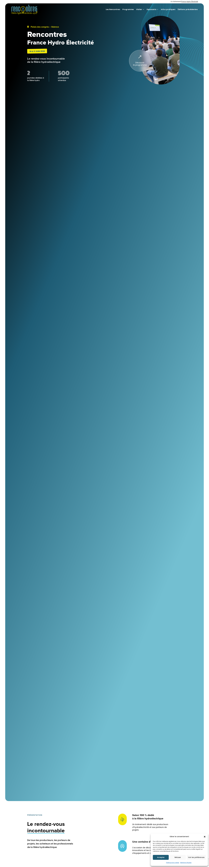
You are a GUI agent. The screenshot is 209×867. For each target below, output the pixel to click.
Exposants (151, 9)
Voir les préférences (196, 857)
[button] (205, 837)
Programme (128, 9)
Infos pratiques (168, 9)
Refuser (178, 857)
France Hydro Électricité (189, 1)
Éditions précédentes (188, 9)
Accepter (161, 857)
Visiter (139, 9)
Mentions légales (185, 863)
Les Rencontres (113, 9)
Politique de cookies (172, 863)
